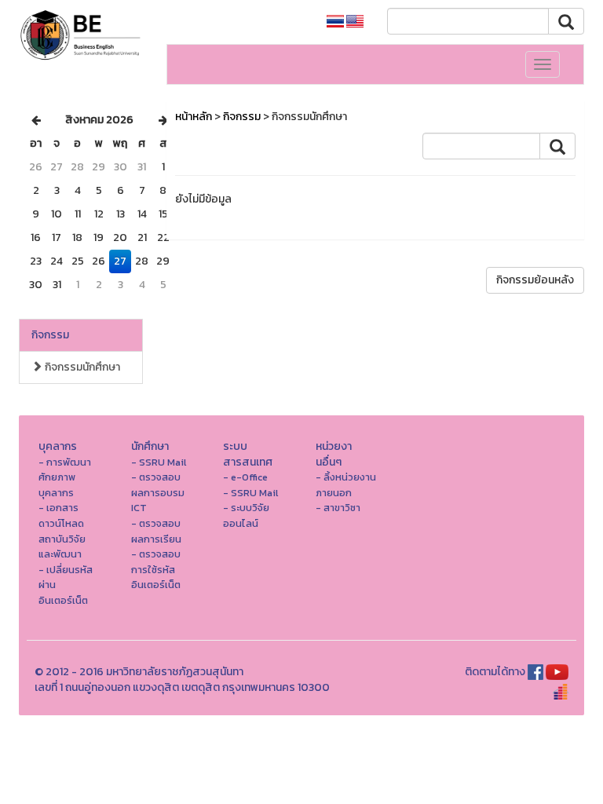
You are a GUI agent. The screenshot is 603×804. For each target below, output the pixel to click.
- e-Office (245, 477)
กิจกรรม (50, 335)
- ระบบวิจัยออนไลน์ (246, 515)
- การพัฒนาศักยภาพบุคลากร (64, 477)
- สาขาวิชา (338, 507)
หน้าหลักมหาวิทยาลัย (259, 21)
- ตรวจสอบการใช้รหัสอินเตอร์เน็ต (156, 569)
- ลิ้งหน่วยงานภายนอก (346, 485)
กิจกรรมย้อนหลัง (535, 280)
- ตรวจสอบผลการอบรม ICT (158, 492)
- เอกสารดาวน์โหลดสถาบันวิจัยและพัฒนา (62, 530)
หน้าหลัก (193, 116)
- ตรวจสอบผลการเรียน (156, 531)
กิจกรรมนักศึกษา (81, 367)
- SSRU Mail (158, 462)
